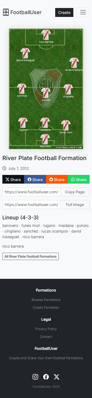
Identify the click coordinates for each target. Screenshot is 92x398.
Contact (46, 337)
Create (64, 12)
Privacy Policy (46, 329)
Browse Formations (46, 300)
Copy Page (75, 191)
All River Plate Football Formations (30, 256)
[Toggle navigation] (83, 12)
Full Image (75, 204)
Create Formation (46, 307)
